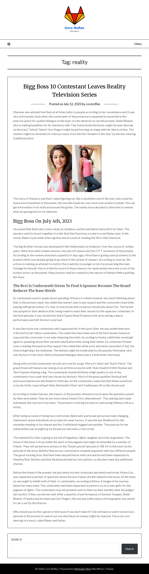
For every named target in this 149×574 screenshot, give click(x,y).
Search (16, 539)
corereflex (93, 104)
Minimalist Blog (82, 568)
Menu (138, 43)
